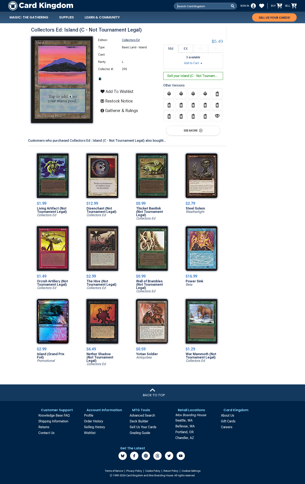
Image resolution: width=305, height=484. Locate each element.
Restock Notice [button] (118, 101)
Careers (226, 427)
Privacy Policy (134, 470)
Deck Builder (139, 421)
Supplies (66, 17)
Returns (43, 427)
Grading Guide (140, 433)
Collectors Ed (131, 40)
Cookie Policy (153, 470)
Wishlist (89, 433)
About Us (227, 415)
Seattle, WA (184, 420)
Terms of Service (114, 470)
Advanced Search (142, 415)
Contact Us (46, 433)
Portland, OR (184, 432)
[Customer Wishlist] (261, 5)
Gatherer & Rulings (122, 110)
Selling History (94, 427)
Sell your (195, 76)
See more (191, 130)
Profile (88, 415)
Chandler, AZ (184, 438)
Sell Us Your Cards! (274, 18)
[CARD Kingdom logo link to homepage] (40, 5)
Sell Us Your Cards (143, 427)
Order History (93, 421)
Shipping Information (53, 421)
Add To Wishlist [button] (119, 91)
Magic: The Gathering (29, 17)
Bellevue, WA (185, 426)
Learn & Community (102, 17)
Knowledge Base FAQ (54, 415)
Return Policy (171, 470)
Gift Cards (228, 421)
